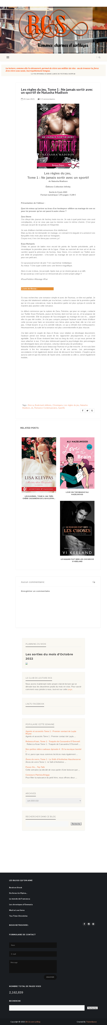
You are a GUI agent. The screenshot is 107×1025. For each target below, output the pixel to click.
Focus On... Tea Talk (35, 767)
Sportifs (61, 408)
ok (32, 408)
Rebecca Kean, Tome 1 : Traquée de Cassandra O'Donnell (53, 741)
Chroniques (58, 405)
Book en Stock (15, 887)
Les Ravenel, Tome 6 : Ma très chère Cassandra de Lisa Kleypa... (39, 497)
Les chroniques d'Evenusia (21, 904)
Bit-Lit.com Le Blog (33, 1022)
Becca (31, 405)
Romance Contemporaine (45, 408)
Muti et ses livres (17, 910)
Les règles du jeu (71, 405)
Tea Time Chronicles (18, 916)
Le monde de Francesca (19, 899)
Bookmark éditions (43, 405)
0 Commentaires (47, 99)
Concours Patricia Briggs (38, 775)
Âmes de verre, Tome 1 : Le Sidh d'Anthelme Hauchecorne (53, 759)
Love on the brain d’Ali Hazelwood (77, 493)
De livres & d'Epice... (18, 893)
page (70, 689)
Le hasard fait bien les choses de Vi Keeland (77, 560)
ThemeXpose (91, 1022)
